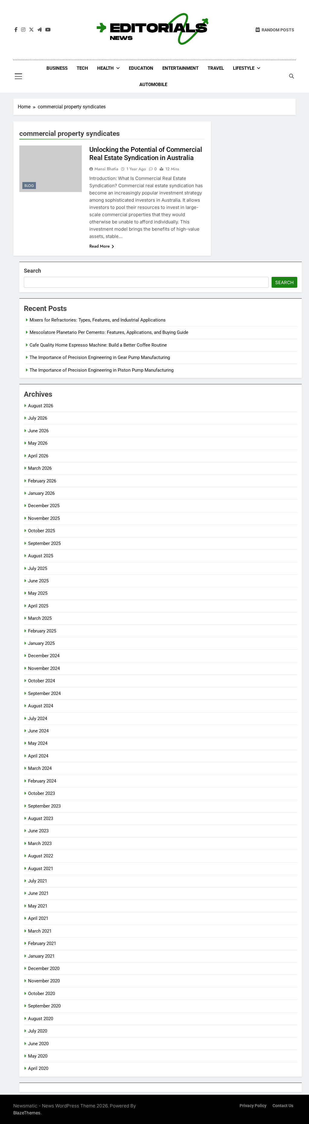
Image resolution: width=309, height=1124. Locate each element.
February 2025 (42, 631)
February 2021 (42, 943)
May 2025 (37, 593)
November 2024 (44, 668)
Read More (99, 246)
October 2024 (41, 681)
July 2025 (37, 568)
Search (32, 270)
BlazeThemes (26, 1112)
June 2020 (38, 1043)
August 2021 (40, 868)
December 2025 (43, 505)
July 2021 (37, 881)
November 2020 (44, 981)
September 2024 (44, 693)
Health (105, 68)
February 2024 (42, 781)
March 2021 (40, 931)
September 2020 (44, 1006)
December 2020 (43, 968)
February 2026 (42, 481)
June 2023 (38, 831)
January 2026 (41, 493)
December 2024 (43, 655)
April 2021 (38, 918)
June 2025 (38, 581)
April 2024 (38, 756)
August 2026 (40, 405)
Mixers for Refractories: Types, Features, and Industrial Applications (98, 320)
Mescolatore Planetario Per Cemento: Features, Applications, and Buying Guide (109, 332)
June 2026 (38, 431)
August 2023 (40, 818)
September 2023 (44, 806)
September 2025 (44, 543)
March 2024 (40, 768)
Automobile (153, 84)
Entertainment (180, 68)
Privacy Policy (253, 1105)
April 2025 (38, 606)
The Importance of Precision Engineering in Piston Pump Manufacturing (102, 370)
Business (57, 68)
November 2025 (44, 518)
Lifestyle (243, 68)
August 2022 (40, 856)
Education (141, 68)
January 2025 (41, 643)
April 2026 (38, 456)
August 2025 (40, 556)
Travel (216, 68)
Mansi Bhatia (106, 169)
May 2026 (37, 443)
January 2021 (41, 956)
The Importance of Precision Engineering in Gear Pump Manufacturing (100, 357)
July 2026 (37, 418)
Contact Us (282, 1105)
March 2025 (40, 618)
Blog (29, 185)
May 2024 (37, 743)
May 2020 (37, 1056)
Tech (82, 68)
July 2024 (37, 718)
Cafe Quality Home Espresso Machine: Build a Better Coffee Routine (98, 345)
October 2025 (41, 530)
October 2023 (41, 793)
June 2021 (38, 893)
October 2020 (41, 993)
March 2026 (40, 468)
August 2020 (40, 1018)
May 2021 (37, 906)
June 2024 (38, 731)
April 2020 (38, 1068)
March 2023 (40, 843)
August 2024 (40, 706)
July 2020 (37, 1031)
